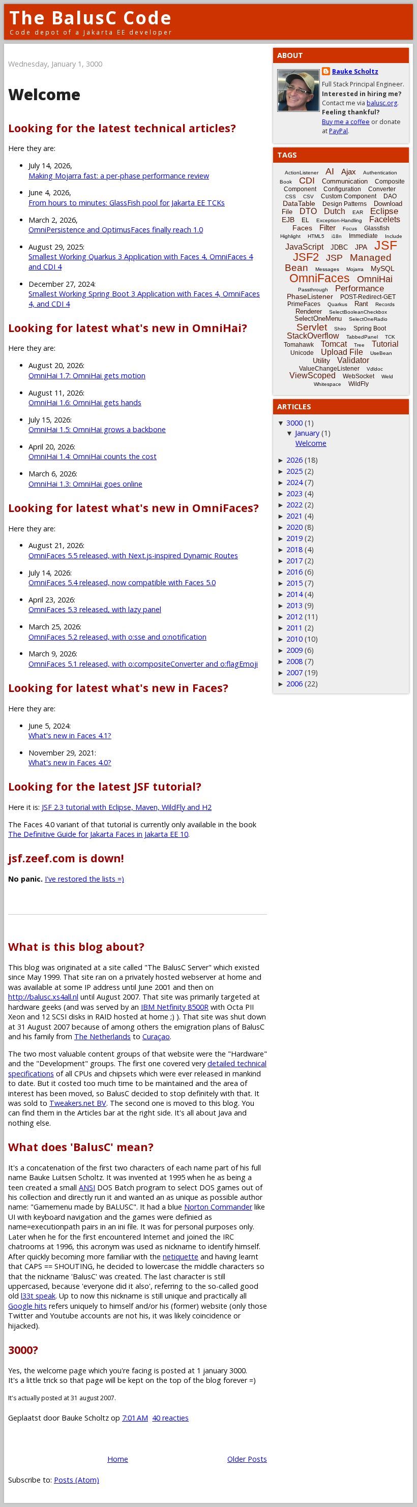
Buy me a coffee (346, 121)
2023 (294, 493)
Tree (359, 345)
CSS (290, 196)
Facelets (384, 219)
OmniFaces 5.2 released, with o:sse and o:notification (117, 637)
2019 (294, 538)
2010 (294, 639)
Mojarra (355, 269)
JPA (361, 247)
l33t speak (38, 1296)
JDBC (339, 247)
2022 (294, 504)
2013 (294, 605)
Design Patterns (344, 203)
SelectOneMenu (318, 318)
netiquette (180, 1256)
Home (117, 1459)
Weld (387, 376)
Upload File (342, 352)
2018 (294, 549)
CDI (307, 180)
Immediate (363, 235)
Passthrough (313, 289)
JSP (334, 258)
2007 (294, 672)
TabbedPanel (362, 337)
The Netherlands (102, 1036)
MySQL (383, 268)
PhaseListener (310, 296)
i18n (337, 236)
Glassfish (377, 228)
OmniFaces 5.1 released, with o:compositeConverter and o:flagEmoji (143, 664)
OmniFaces (319, 278)
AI (329, 171)
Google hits (27, 1306)
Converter (382, 189)
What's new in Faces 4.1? (69, 735)
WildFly (358, 383)
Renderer (308, 311)
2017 (294, 560)
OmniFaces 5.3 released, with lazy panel (94, 609)
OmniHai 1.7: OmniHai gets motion (86, 375)
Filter (327, 227)
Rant (361, 304)
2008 (294, 661)
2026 (294, 460)
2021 (294, 516)
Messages (327, 269)
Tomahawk (299, 344)
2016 (294, 572)
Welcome (44, 94)
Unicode (302, 352)
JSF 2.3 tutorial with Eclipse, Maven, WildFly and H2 (127, 807)
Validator (353, 360)
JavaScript (304, 247)
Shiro (340, 328)
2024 (294, 482)
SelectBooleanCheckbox (358, 312)
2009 (294, 650)
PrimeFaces (303, 304)
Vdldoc (375, 369)
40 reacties (170, 1418)
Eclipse (384, 211)
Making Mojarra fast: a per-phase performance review (118, 175)
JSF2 (306, 257)
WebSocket (358, 376)
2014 (294, 594)
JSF (385, 245)
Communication (345, 181)
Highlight (290, 236)
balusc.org (382, 103)
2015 (294, 583)
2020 (294, 527)
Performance (359, 288)
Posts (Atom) (76, 1480)
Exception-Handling (339, 220)
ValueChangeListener (329, 368)
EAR (357, 212)
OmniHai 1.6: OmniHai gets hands (84, 402)
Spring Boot (369, 328)
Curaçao (156, 1036)
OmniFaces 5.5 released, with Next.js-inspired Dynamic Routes (133, 555)
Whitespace (327, 384)
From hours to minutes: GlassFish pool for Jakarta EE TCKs (126, 202)
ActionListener (301, 172)
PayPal (338, 131)
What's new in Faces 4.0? (69, 762)
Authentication (380, 172)
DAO (390, 196)
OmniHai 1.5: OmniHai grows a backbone (97, 429)
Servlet (311, 327)
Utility (321, 360)
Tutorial (385, 344)
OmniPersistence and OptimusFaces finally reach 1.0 (115, 229)
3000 (294, 423)
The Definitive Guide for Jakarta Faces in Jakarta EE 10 (98, 834)
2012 (294, 616)
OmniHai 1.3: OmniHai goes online (85, 484)
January (307, 433)
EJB (288, 220)
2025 (294, 471)
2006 (294, 683)
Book (286, 182)
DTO (308, 211)
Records (385, 304)
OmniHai (375, 279)
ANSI (87, 1187)
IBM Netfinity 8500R (174, 1007)
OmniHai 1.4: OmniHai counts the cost (92, 456)
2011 (294, 627)
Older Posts (247, 1459)
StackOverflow (313, 335)
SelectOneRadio (368, 319)
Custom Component (348, 196)
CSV (308, 196)
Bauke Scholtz (355, 71)
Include (393, 236)
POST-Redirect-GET (368, 296)
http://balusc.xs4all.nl (43, 997)
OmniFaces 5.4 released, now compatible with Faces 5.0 (122, 582)
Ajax (348, 171)
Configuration (342, 189)
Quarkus (337, 304)
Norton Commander (218, 1207)
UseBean (381, 353)
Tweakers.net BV (77, 1103)
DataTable (299, 203)
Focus (350, 228)
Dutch (334, 211)
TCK (390, 337)
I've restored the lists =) (84, 879)
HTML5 (316, 236)
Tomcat (334, 344)
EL (305, 220)
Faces (302, 228)
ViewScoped (312, 375)
